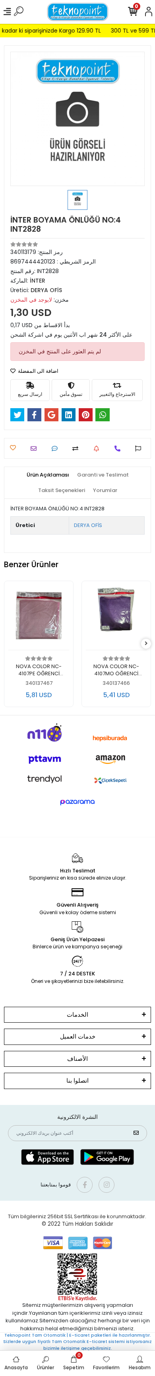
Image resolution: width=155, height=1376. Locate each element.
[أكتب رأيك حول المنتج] (57, 448)
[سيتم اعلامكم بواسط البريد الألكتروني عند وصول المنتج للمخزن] (98, 448)
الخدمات (77, 1014)
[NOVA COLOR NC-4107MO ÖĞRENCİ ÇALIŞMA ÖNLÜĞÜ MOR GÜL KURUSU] (116, 617)
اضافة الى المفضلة (37, 371)
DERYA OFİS (88, 525)
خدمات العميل (77, 1036)
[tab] (48, 475)
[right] (146, 643)
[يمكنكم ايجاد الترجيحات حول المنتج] (140, 448)
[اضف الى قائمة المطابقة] (77, 448)
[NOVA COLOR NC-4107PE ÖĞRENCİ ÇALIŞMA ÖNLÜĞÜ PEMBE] (38, 617)
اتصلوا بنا (77, 1080)
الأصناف (77, 1058)
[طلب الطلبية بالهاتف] (119, 448)
